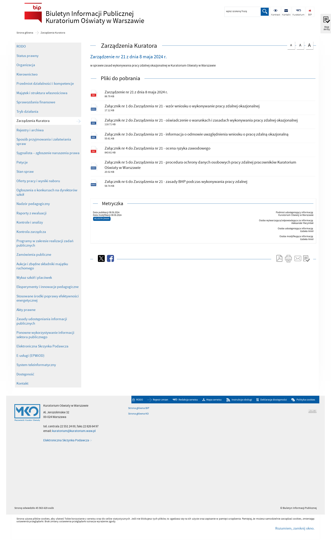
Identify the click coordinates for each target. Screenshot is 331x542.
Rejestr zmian (101, 218)
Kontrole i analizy (29, 222)
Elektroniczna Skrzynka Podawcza (42, 346)
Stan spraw (25, 171)
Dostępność (25, 374)
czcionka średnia (298, 45)
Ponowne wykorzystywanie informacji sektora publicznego (45, 334)
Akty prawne (25, 310)
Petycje (22, 162)
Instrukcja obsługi (242, 399)
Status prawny (27, 55)
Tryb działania (27, 111)
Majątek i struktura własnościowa (41, 93)
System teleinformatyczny (36, 365)
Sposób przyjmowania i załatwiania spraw (43, 141)
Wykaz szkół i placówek (34, 277)
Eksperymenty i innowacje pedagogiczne (47, 287)
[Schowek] (306, 258)
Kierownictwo (27, 74)
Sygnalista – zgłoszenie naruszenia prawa (47, 153)
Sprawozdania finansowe (35, 102)
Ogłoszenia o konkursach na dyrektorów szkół (46, 192)
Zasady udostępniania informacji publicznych (41, 321)
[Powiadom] (297, 258)
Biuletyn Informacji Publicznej (87, 17)
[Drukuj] (288, 258)
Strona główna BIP (138, 408)
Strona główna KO (138, 413)
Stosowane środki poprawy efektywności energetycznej (47, 298)
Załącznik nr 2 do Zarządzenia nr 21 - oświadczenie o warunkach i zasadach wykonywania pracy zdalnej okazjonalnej (201, 120)
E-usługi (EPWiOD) (30, 355)
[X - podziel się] (101, 258)
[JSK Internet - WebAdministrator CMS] (312, 411)
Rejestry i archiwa (30, 130)
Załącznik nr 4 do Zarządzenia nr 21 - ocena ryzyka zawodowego (157, 148)
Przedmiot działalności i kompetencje (45, 83)
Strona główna (24, 32)
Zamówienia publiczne (33, 254)
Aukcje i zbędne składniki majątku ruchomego (42, 266)
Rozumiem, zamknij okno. (294, 528)
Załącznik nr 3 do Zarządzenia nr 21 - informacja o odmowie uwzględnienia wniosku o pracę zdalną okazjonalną (196, 134)
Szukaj (265, 12)
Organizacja (25, 65)
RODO (21, 46)
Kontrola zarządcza (31, 231)
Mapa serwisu (214, 399)
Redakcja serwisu (188, 399)
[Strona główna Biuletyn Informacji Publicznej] (27, 412)
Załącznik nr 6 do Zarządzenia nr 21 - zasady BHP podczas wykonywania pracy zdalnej (176, 181)
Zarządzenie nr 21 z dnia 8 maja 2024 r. (136, 92)
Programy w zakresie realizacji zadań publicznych (44, 243)
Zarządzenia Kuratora (53, 32)
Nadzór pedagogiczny (33, 204)
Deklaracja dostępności (273, 399)
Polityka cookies (306, 399)
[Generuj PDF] (279, 258)
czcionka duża (308, 45)
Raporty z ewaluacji (31, 213)
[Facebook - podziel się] (110, 258)
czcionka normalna (289, 45)
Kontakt (22, 383)
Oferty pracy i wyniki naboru (38, 181)
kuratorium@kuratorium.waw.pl (74, 431)
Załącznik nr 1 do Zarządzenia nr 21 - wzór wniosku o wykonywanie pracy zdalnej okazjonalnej (182, 106)
